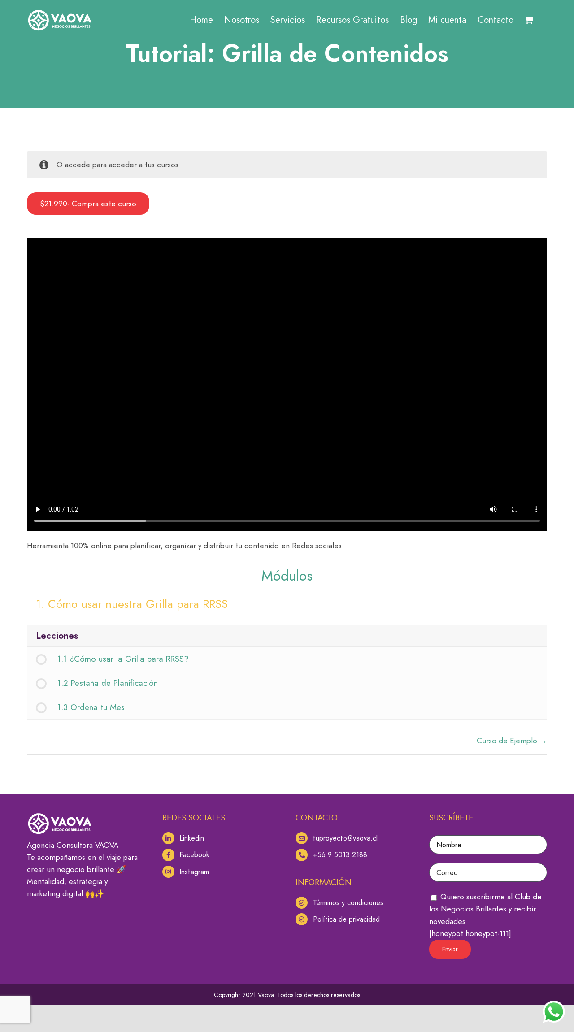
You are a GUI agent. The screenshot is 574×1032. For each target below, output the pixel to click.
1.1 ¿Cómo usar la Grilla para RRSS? (123, 659)
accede (77, 164)
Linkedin (191, 838)
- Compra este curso (88, 203)
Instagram (194, 872)
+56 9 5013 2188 (340, 855)
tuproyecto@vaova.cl (345, 838)
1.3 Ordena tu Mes (91, 707)
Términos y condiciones (348, 903)
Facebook (194, 855)
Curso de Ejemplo (508, 740)
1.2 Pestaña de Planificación (107, 683)
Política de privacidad (346, 919)
